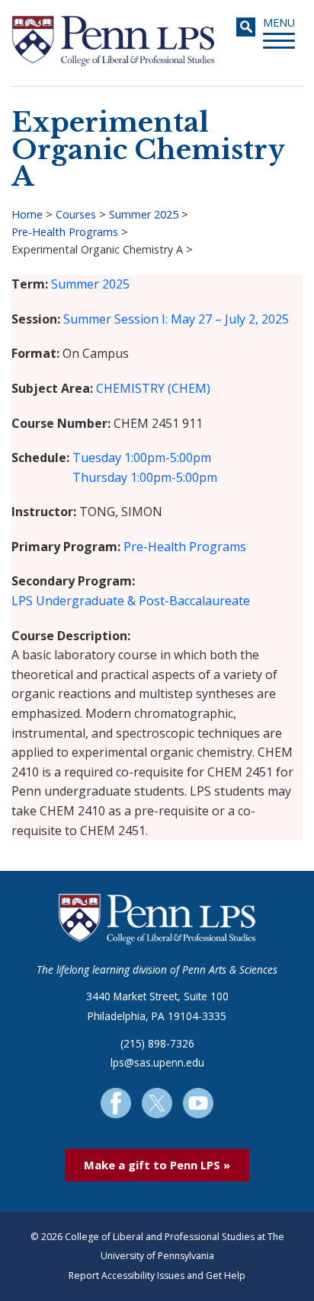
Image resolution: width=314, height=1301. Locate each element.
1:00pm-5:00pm (167, 457)
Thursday (99, 477)
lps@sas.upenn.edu (157, 1062)
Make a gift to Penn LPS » (157, 1164)
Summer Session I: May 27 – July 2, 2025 (176, 319)
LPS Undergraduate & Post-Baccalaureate (130, 600)
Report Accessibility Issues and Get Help (157, 1275)
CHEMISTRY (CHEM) (153, 388)
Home (27, 214)
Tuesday (96, 457)
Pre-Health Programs (64, 232)
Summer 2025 (143, 214)
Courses (76, 214)
